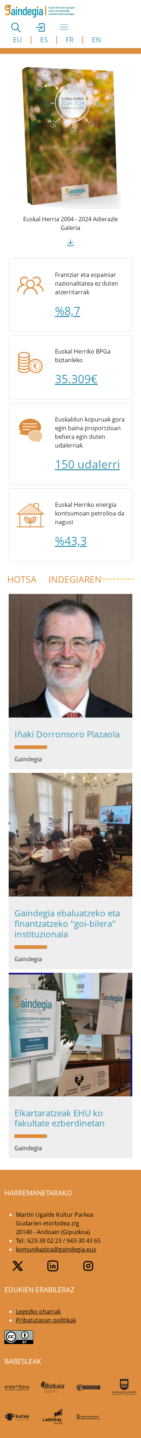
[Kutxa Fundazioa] (16, 1416)
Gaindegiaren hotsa (54, 579)
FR (70, 39)
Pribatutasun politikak (46, 1320)
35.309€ (76, 378)
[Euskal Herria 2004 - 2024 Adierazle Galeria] (70, 137)
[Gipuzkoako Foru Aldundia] (124, 1387)
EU (17, 39)
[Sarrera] (42, 11)
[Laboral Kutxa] (52, 1416)
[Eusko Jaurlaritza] (88, 1387)
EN (96, 39)
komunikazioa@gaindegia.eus (56, 1249)
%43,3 (71, 540)
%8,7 (67, 310)
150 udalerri (87, 464)
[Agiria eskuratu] (70, 242)
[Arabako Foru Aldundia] (16, 1387)
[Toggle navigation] (64, 27)
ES (44, 39)
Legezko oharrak (38, 1311)
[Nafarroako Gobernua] (88, 1416)
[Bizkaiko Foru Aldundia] (52, 1387)
